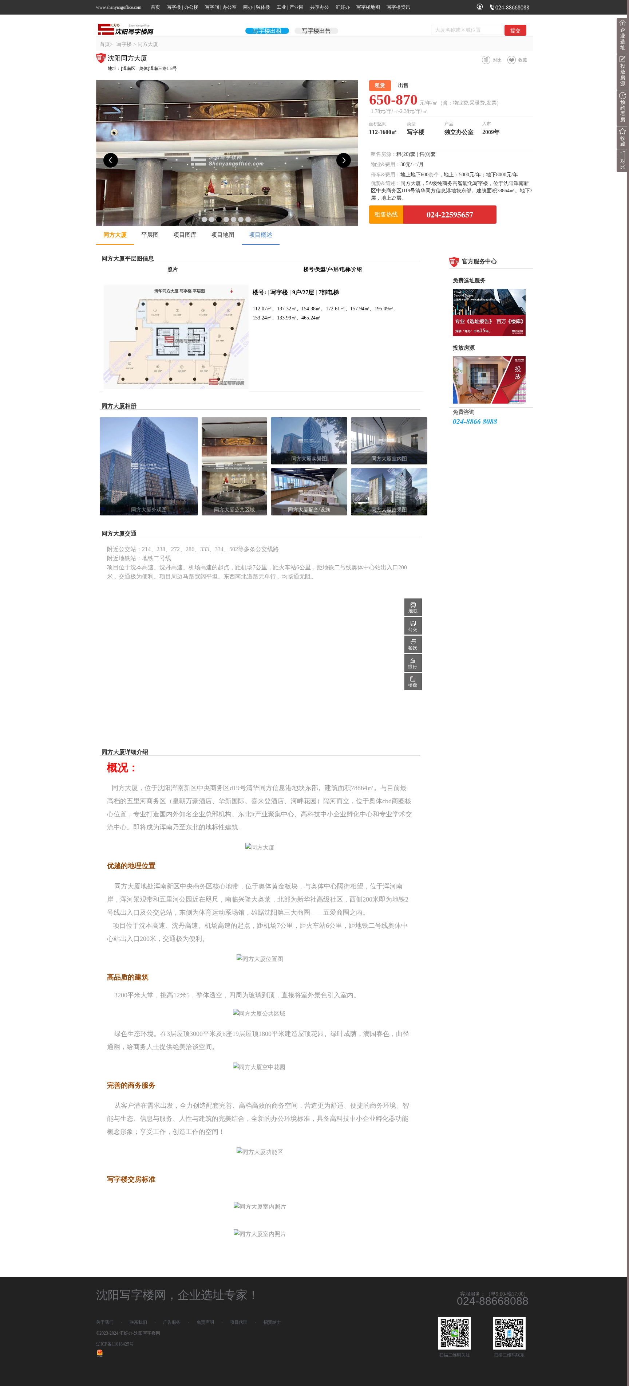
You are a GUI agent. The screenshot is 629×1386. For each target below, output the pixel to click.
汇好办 (343, 7)
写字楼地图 (368, 7)
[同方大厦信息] (176, 390)
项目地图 (222, 235)
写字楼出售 (316, 31)
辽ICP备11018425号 (115, 1344)
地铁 (413, 607)
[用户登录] (479, 8)
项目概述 (260, 235)
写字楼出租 (267, 31)
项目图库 (185, 235)
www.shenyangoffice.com (118, 7)
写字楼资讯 (398, 7)
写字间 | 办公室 (221, 7)
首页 (155, 7)
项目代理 (239, 1322)
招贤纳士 (272, 1322)
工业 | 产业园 (290, 7)
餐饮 (413, 644)
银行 (413, 663)
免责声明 (205, 1322)
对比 (497, 60)
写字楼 (124, 44)
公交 (413, 626)
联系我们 (138, 1322)
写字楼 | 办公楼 (182, 7)
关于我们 (105, 1322)
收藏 (522, 60)
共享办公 (319, 7)
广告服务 (172, 1322)
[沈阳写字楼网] (129, 29)
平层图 (150, 235)
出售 (403, 85)
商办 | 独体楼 (256, 7)
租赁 (380, 85)
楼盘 (413, 681)
